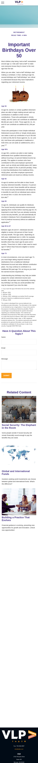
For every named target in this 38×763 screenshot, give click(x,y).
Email (3, 348)
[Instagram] (22, 741)
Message (4, 359)
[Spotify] (25, 741)
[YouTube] (19, 741)
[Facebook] (12, 741)
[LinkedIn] (16, 741)
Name (3, 337)
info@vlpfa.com (19, 749)
